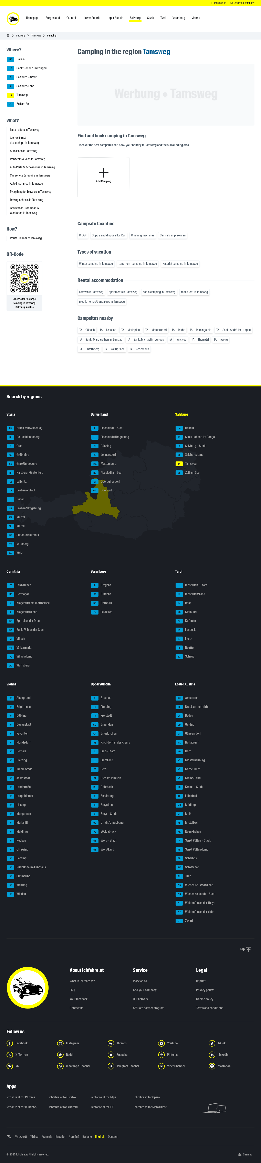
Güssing (102, 446)
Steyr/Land (104, 805)
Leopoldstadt (21, 796)
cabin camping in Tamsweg (159, 292)
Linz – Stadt (105, 751)
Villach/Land (21, 656)
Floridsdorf (20, 742)
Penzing (18, 858)
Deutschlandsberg (24, 437)
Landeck (187, 630)
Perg (100, 769)
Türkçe (34, 1136)
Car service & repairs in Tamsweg (30, 175)
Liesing (18, 805)
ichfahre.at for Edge (103, 1097)
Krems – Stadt (190, 787)
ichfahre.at (22, 1154)
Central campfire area (173, 235)
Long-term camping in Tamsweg (137, 264)
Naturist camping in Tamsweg (180, 264)
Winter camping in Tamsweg (96, 264)
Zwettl (185, 921)
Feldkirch (103, 612)
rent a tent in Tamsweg (194, 292)
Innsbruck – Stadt (193, 585)
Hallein (17, 59)
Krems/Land (189, 778)
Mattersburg (105, 463)
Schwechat (188, 867)
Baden (185, 716)
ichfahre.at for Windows (21, 1107)
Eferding (103, 707)
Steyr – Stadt (105, 814)
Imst (184, 603)
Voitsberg (19, 544)
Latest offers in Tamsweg (25, 130)
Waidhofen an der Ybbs (196, 912)
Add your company (145, 990)
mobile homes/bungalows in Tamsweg (102, 301)
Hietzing (18, 760)
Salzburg (20, 35)
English (100, 1136)
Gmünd (186, 724)
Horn (184, 751)
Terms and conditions (209, 1008)
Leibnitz (18, 481)
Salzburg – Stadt (23, 77)
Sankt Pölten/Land (193, 849)
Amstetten (188, 698)
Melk (184, 814)
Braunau (103, 698)
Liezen (17, 499)
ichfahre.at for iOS (102, 1107)
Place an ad (140, 981)
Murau (17, 526)
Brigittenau (20, 707)
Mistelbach (188, 823)
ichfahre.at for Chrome (21, 1097)
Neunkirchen (189, 831)
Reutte (186, 647)
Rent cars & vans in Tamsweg (27, 159)
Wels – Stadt (105, 840)
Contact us (76, 1008)
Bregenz (102, 585)
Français (47, 1136)
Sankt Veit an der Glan (26, 630)
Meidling (19, 831)
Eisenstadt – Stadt (109, 428)
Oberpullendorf (107, 481)
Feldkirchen (20, 585)
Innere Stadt (21, 769)
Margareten (20, 814)
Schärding (104, 796)
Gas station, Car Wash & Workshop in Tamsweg (24, 210)
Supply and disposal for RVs (109, 235)
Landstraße (20, 787)
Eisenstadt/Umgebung (111, 437)
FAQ (72, 990)
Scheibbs (187, 858)
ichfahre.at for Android (63, 1107)
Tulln (184, 876)
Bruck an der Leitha (193, 707)
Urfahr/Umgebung (108, 823)
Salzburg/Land (22, 86)
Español (60, 1136)
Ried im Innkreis (107, 778)
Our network (140, 999)
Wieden (18, 894)
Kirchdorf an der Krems (112, 742)
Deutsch (113, 1136)
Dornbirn (102, 603)
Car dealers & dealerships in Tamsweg (24, 140)
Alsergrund (20, 698)
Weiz (16, 553)
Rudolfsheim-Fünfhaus (28, 867)
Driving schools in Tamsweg (26, 200)
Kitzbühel (187, 612)
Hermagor (19, 594)
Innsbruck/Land (191, 594)
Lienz (185, 639)
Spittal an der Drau (24, 621)
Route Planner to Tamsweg (26, 238)
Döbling (18, 716)
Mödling (187, 805)
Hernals (18, 751)
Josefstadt (20, 778)
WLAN (82, 235)
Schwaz (186, 656)
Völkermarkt (20, 647)
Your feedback (78, 999)
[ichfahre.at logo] (13, 18)
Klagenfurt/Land (24, 612)
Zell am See (19, 104)
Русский (21, 1136)
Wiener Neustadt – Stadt (197, 894)
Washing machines (142, 235)
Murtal (17, 517)
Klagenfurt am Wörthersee (30, 603)
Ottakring (19, 849)
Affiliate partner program (148, 1008)
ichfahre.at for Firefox (62, 1097)
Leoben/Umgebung (25, 508)
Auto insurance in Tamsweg (26, 183)
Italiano (87, 1136)
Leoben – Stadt (22, 490)
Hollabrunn (188, 742)
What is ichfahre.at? (82, 981)
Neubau (18, 840)
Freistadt (103, 716)
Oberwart (102, 490)
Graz (16, 446)
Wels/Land (103, 849)
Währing (18, 885)
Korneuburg (189, 769)
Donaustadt (20, 724)
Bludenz (102, 594)
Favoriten (19, 733)
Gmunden (103, 724)
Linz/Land (103, 760)
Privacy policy (205, 990)
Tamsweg (36, 35)
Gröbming (19, 455)
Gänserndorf (189, 733)
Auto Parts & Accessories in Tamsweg (32, 167)
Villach (17, 639)
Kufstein (187, 621)
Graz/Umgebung (23, 463)
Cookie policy (204, 999)
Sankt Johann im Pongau (28, 68)
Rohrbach (103, 787)
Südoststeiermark (24, 535)
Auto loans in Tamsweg (23, 151)
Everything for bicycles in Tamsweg (31, 192)
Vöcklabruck (105, 831)
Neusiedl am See (107, 472)
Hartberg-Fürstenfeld (26, 472)
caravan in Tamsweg (91, 292)
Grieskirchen (105, 733)
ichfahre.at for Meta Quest (150, 1107)
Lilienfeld (187, 796)
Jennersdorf (105, 455)
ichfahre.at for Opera (147, 1097)
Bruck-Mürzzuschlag (26, 428)
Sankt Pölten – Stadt (195, 840)
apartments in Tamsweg (123, 292)
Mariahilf (19, 823)
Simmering (20, 876)
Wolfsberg (19, 665)
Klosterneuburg (191, 760)
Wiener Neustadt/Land (195, 885)
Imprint (201, 981)
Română (74, 1136)
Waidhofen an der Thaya (196, 903)
